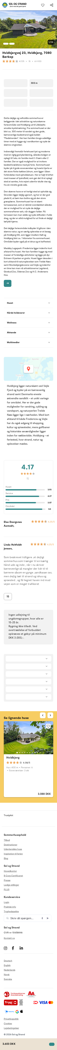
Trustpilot (8, 815)
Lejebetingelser (11, 1028)
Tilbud (7, 840)
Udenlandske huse (13, 849)
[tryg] (11, 1004)
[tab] (17, 752)
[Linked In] (23, 948)
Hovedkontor (10, 871)
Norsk (7, 974)
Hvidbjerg (12, 757)
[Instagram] (7, 948)
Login (6, 902)
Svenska (8, 979)
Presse (7, 880)
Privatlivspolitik (11, 1018)
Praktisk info (10, 906)
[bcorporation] (22, 1004)
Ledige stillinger (11, 884)
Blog (6, 858)
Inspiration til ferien (13, 853)
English (7, 965)
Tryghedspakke (11, 911)
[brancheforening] (15, 996)
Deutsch (8, 960)
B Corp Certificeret (13, 875)
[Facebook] (15, 948)
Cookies (8, 1023)
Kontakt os (9, 938)
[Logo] (13, 5)
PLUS (6, 889)
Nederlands (9, 969)
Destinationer (10, 844)
